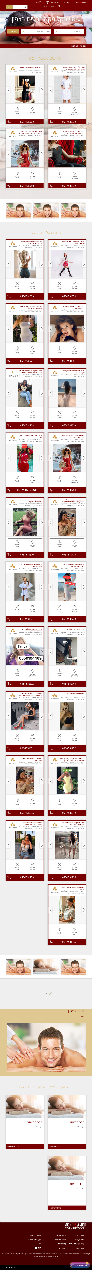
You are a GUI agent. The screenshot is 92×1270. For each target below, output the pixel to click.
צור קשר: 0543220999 (58, 2)
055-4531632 (69, 121)
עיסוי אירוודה (79, 1235)
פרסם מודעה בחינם (50, 6)
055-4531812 (27, 683)
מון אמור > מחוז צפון (78, 46)
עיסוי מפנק (62, 1248)
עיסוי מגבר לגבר (60, 1235)
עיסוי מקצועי (79, 1240)
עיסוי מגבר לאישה (60, 1240)
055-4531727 (27, 360)
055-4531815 (69, 941)
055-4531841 (27, 619)
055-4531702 (27, 121)
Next (50, 90)
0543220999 (32, 1240)
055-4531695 (27, 812)
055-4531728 (27, 425)
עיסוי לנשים (62, 1244)
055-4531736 (69, 877)
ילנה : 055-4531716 (26, 490)
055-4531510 (27, 554)
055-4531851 (69, 360)
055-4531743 (69, 619)
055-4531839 (27, 296)
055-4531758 (27, 877)
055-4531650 (69, 296)
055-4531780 (27, 185)
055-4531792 (69, 748)
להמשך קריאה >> (55, 1146)
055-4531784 (69, 490)
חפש (9, 7)
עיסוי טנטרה (80, 1248)
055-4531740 (69, 683)
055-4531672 (69, 812)
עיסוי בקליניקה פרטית (76, 1244)
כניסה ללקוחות (40, 2)
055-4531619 (69, 425)
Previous (84, 90)
